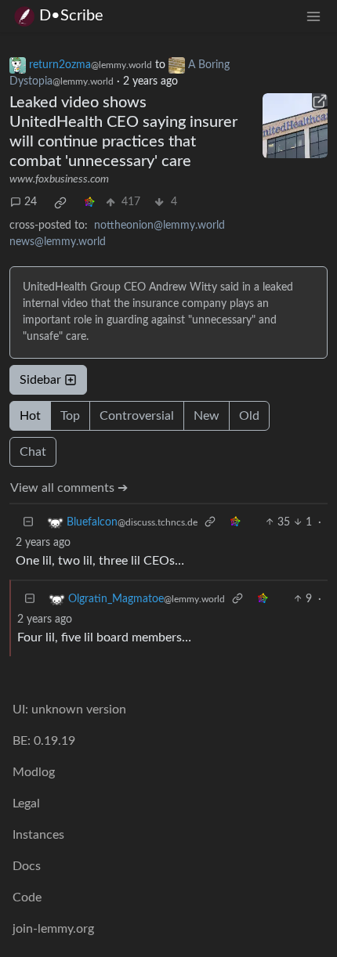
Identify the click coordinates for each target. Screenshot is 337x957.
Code (27, 897)
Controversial (137, 416)
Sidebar (40, 380)
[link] (60, 203)
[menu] (313, 16)
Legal (26, 803)
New (206, 416)
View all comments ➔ (69, 488)
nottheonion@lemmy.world (159, 225)
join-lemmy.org (53, 929)
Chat (33, 452)
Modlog (34, 772)
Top (70, 416)
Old (249, 416)
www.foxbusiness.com (59, 179)
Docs (27, 866)
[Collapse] (28, 523)
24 (30, 202)
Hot (30, 416)
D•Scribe (71, 15)
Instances (38, 835)
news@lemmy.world (57, 242)
